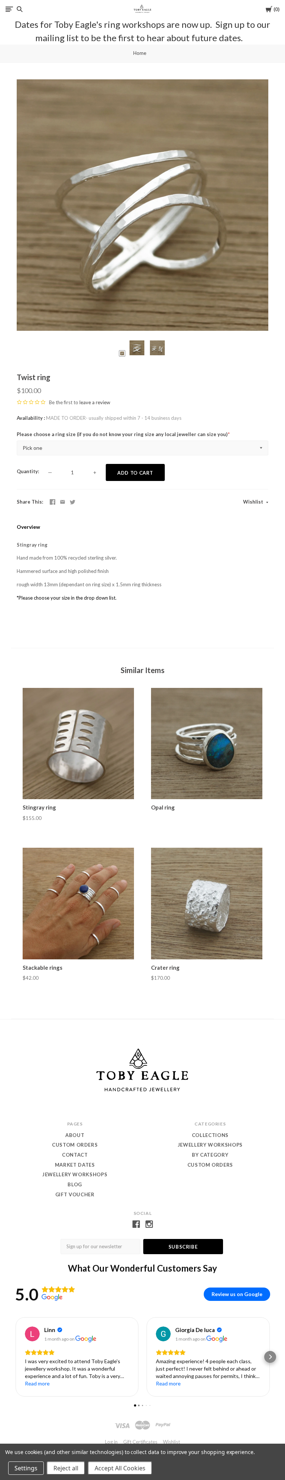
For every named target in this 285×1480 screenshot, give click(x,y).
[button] (15, 1357)
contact (75, 1155)
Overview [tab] (28, 527)
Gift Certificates (140, 1442)
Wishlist (253, 502)
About (74, 1135)
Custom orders (75, 1145)
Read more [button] (37, 1383)
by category (210, 1155)
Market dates (75, 1165)
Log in (111, 1442)
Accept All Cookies (120, 1468)
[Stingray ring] (78, 743)
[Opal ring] (206, 743)
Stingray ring (39, 807)
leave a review (94, 402)
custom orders (210, 1165)
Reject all (65, 1468)
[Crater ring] (206, 903)
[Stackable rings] (78, 903)
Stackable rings (42, 967)
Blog (75, 1184)
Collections (210, 1135)
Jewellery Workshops (74, 1174)
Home (139, 53)
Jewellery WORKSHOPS (210, 1145)
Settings (25, 1468)
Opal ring (163, 807)
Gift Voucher (75, 1194)
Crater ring (165, 967)
